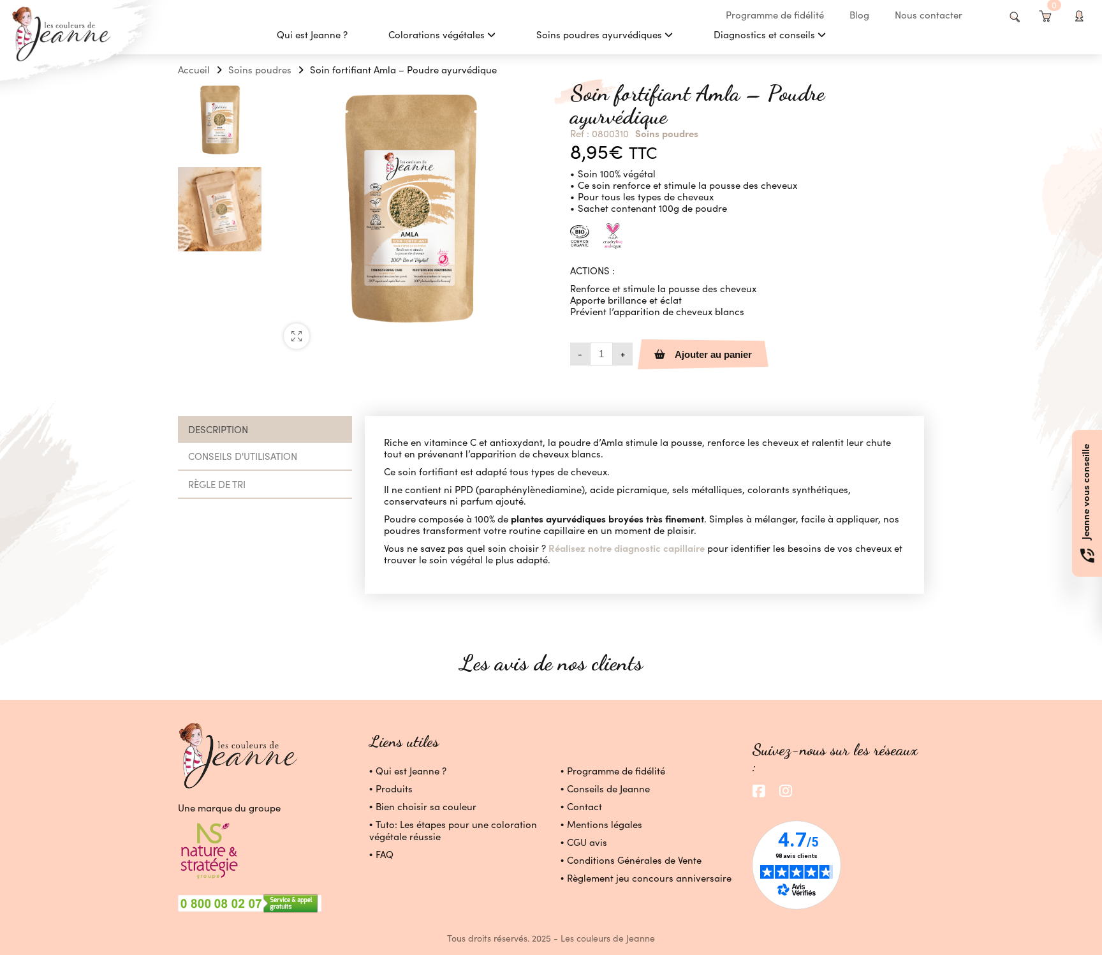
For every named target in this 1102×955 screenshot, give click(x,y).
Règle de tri (217, 484)
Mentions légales (604, 824)
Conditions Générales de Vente (634, 860)
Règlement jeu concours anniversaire (649, 877)
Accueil (194, 69)
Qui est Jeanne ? (411, 770)
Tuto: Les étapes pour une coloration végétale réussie (453, 830)
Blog (859, 14)
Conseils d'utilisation (242, 456)
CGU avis (587, 842)
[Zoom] (296, 336)
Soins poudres (259, 69)
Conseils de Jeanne (608, 788)
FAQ (384, 854)
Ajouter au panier (713, 354)
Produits (394, 788)
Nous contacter (928, 14)
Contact (584, 806)
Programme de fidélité (775, 14)
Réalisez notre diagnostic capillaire (625, 547)
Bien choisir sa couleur (426, 806)
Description (218, 429)
